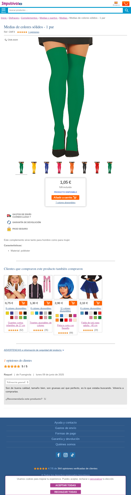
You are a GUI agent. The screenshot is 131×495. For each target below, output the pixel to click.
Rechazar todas (65, 492)
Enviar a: (116, 5)
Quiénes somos (66, 444)
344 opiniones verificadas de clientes (77, 468)
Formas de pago (65, 433)
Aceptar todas (65, 485)
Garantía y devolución (65, 439)
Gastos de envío (65, 428)
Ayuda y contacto (65, 422)
